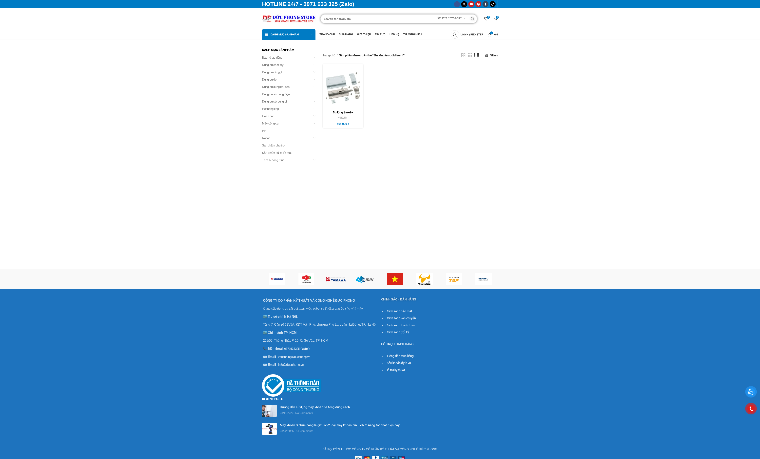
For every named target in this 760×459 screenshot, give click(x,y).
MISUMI (343, 117)
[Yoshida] (277, 279)
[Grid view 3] (470, 55)
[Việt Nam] (394, 279)
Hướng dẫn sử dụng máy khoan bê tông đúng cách (315, 407)
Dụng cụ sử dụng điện (276, 94)
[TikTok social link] (493, 4)
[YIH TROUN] (306, 279)
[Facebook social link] (457, 4)
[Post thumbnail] (269, 411)
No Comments (304, 412)
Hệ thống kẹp (270, 108)
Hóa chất (267, 116)
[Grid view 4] (476, 55)
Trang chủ (329, 55)
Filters (493, 55)
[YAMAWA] (336, 279)
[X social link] (464, 4)
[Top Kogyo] (453, 279)
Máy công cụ (270, 123)
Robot (266, 138)
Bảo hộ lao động (272, 57)
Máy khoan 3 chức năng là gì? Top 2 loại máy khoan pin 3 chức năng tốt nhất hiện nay (340, 425)
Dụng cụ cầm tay (273, 65)
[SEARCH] (472, 18)
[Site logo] (289, 18)
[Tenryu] (483, 279)
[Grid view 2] (463, 55)
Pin (264, 130)
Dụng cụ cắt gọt (272, 72)
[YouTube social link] (471, 4)
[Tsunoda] (424, 279)
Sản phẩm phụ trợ (273, 145)
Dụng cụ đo (269, 79)
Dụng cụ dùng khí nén (276, 86)
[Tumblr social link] (485, 4)
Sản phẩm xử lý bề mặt (277, 152)
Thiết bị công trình (273, 160)
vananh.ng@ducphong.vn (294, 356)
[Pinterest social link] (478, 4)
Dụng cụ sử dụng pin (275, 101)
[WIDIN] (365, 279)
